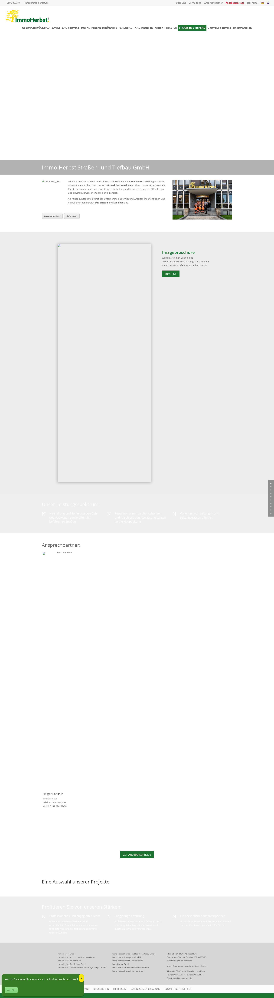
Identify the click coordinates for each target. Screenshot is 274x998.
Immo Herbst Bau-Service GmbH (72, 964)
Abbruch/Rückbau (36, 27)
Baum (56, 27)
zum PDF (171, 274)
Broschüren (101, 988)
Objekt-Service (166, 27)
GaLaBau (126, 27)
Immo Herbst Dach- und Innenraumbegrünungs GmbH (82, 967)
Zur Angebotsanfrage (137, 854)
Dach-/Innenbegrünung (99, 27)
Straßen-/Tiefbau (192, 27)
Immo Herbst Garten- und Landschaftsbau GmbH (133, 953)
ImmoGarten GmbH (121, 964)
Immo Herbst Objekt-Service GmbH (127, 960)
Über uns (181, 3)
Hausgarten (143, 27)
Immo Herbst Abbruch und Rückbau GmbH (76, 957)
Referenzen (71, 216)
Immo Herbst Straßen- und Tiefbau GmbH (130, 967)
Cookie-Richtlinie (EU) (178, 988)
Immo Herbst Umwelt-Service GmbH (128, 971)
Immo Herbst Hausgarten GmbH (126, 957)
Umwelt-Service (219, 27)
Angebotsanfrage (235, 3)
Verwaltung (195, 3)
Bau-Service (70, 27)
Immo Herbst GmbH (66, 953)
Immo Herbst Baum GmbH (69, 960)
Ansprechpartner (213, 3)
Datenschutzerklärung (145, 988)
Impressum (120, 988)
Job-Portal (252, 3)
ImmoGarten (242, 27)
